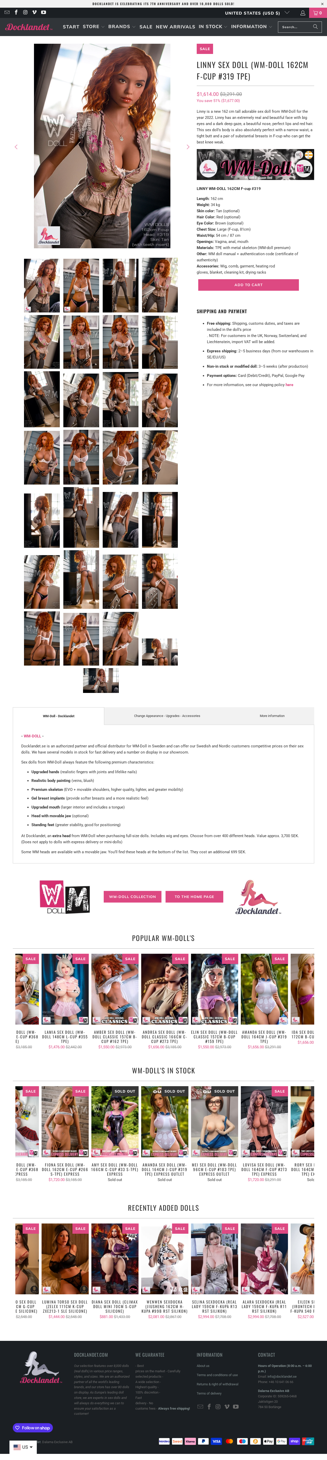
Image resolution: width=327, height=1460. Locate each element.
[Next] (188, 147)
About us (203, 1366)
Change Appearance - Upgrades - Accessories (167, 716)
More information (272, 716)
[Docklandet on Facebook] (16, 12)
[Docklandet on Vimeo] (34, 12)
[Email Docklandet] (6, 12)
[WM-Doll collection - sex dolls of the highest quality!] (255, 178)
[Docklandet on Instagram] (25, 12)
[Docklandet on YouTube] (43, 12)
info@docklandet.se (282, 1376)
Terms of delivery (209, 1393)
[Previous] (17, 147)
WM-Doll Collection (132, 896)
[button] (94, 26)
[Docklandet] (28, 27)
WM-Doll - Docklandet (58, 716)
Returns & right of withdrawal (217, 1384)
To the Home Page (194, 896)
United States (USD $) (253, 13)
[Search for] (315, 27)
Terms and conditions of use (217, 1375)
